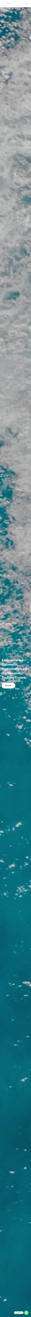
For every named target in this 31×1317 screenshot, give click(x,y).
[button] (26, 3)
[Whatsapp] (26, 1312)
